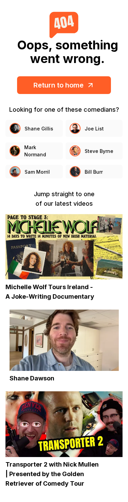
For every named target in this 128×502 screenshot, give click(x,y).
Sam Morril (37, 172)
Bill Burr (94, 172)
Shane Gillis (39, 128)
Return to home (58, 85)
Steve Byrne (99, 151)
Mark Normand (35, 150)
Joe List (94, 128)
